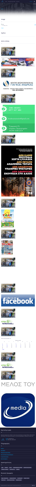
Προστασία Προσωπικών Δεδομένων (7, 454)
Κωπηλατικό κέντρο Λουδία (27, 467)
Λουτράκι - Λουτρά (26, 478)
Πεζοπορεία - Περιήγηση (5, 469)
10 (2, 344)
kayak (2, 467)
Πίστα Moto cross (12, 469)
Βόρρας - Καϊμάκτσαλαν (5, 478)
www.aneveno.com (18, 485)
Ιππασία (10, 467)
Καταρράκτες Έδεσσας (13, 478)
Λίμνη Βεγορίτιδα (20, 478)
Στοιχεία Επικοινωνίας (4, 456)
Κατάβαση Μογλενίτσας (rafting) (17, 467)
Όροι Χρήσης (3, 450)
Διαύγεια (2, 448)
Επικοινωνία (17, 1)
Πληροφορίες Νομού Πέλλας (11, 1)
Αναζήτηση (31, 1)
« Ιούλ (3, 349)
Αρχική (6, 1)
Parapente (6, 467)
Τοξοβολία (17, 469)
